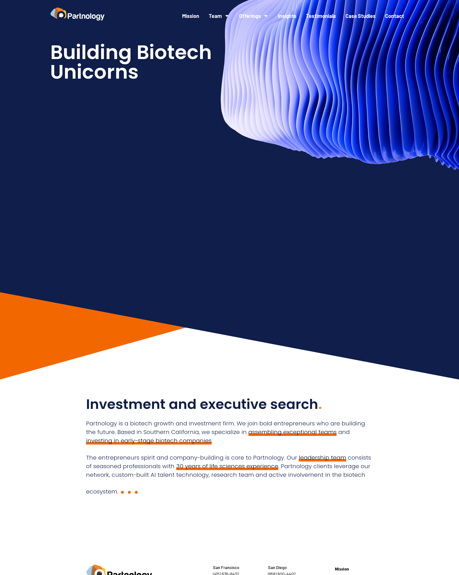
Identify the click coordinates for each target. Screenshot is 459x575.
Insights (287, 16)
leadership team (322, 457)
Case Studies (360, 16)
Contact (394, 16)
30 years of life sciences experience (227, 466)
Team (215, 16)
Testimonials (321, 16)
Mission (190, 16)
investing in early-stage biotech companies (149, 441)
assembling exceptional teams (292, 432)
